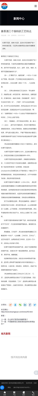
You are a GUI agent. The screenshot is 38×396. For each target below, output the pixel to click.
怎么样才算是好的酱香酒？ (18, 319)
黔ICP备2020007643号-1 (22, 387)
